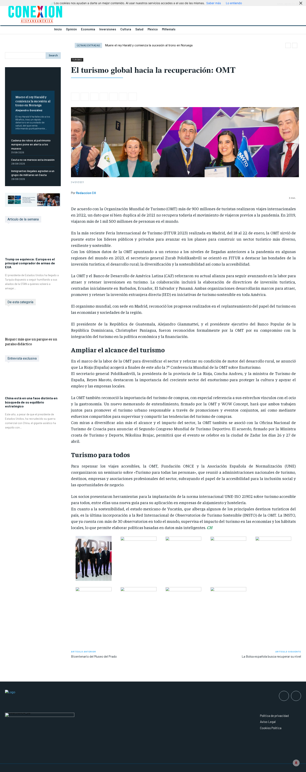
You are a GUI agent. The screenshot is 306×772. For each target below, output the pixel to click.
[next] (294, 45)
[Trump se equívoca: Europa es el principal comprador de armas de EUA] (33, 242)
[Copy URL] (132, 97)
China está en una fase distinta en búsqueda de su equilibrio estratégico (31, 402)
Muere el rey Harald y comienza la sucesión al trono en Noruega (32, 101)
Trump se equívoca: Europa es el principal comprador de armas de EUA (30, 263)
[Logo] (76, 13)
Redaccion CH (86, 193)
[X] (85, 97)
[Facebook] (75, 97)
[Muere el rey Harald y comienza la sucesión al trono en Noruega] (33, 82)
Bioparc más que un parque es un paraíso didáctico (31, 341)
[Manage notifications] (296, 763)
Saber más (213, 3)
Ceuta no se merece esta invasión (33, 159)
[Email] (113, 97)
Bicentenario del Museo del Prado (94, 656)
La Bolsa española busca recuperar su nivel (271, 656)
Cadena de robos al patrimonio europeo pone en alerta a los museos (31, 144)
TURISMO (77, 59)
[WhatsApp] (94, 97)
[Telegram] (123, 97)
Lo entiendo (234, 3)
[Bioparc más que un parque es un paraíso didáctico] (33, 322)
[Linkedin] (104, 97)
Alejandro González (28, 110)
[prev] (288, 45)
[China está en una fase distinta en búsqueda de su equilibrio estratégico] (33, 381)
